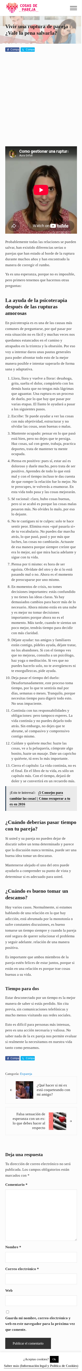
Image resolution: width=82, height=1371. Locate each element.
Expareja (26, 1074)
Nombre (13, 1247)
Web (8, 1290)
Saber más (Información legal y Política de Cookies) (41, 1366)
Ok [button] (54, 1359)
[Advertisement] (41, 100)
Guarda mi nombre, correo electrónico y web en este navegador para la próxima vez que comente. (40, 1324)
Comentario (16, 1185)
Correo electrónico (22, 1269)
